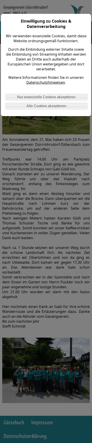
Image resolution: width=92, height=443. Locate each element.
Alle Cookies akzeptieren (46, 106)
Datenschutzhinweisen (45, 82)
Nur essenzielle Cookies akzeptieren (46, 97)
